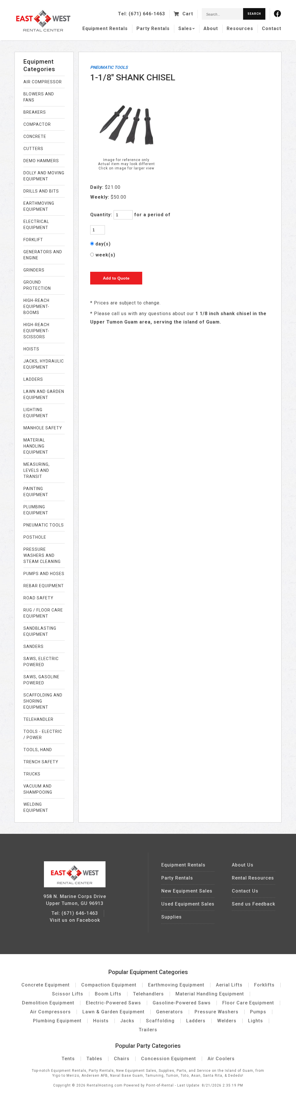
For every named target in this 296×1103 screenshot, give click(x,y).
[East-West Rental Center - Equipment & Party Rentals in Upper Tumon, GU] (43, 30)
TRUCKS (31, 774)
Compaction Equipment (108, 985)
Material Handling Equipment (209, 994)
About (211, 28)
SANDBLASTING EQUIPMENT (39, 631)
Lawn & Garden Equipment (113, 1012)
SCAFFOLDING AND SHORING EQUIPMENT (42, 701)
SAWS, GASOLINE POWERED (41, 680)
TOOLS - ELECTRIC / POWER (42, 734)
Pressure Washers (216, 1012)
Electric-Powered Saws (113, 1003)
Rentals (105, 28)
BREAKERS (34, 112)
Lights (255, 1020)
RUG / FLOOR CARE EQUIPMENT (43, 613)
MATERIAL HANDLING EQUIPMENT (35, 446)
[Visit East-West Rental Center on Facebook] (277, 14)
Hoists (101, 1020)
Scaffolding (160, 1020)
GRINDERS (34, 270)
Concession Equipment (168, 1058)
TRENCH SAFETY (40, 762)
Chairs (122, 1058)
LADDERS (33, 379)
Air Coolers (221, 1058)
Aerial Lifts (229, 985)
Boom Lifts (108, 994)
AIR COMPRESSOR (42, 82)
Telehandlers (148, 994)
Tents (68, 1058)
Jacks (127, 1020)
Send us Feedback (253, 904)
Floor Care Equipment (248, 1003)
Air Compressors (50, 1012)
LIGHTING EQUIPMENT (35, 412)
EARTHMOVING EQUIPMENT (38, 206)
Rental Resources (253, 878)
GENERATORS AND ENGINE (42, 255)
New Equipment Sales (186, 891)
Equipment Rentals (183, 865)
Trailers (148, 1029)
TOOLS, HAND (37, 749)
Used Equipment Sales (187, 904)
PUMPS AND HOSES (43, 573)
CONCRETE (34, 136)
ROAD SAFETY (38, 598)
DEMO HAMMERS (41, 160)
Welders (226, 1020)
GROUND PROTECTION (37, 285)
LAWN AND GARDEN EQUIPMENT (43, 394)
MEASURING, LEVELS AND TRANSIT (36, 470)
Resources (240, 28)
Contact (271, 28)
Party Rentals (177, 878)
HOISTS (31, 349)
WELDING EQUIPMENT (35, 807)
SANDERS (33, 646)
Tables (94, 1058)
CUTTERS (33, 148)
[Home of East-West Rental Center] (74, 885)
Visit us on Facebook (75, 920)
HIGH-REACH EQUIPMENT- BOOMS (36, 306)
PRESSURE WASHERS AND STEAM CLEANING (42, 555)
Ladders (196, 1020)
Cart (187, 13)
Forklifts (264, 985)
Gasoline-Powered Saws (182, 1003)
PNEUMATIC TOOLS (43, 525)
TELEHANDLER (38, 719)
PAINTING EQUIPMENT (35, 491)
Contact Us (245, 891)
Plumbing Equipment (57, 1020)
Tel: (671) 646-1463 (74, 913)
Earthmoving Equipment (176, 985)
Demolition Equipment (48, 1003)
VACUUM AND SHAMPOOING (37, 789)
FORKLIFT (33, 239)
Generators (169, 1012)
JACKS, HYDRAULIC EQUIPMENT (43, 364)
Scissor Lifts (67, 994)
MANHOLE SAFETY (42, 428)
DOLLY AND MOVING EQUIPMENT (43, 176)
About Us (243, 865)
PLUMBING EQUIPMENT (35, 510)
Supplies (171, 917)
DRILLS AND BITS (41, 191)
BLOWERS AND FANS (38, 97)
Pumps (258, 1012)
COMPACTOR (37, 124)
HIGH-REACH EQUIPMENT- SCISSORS (36, 330)
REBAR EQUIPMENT (43, 585)
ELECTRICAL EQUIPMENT (36, 224)
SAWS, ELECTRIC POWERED (41, 661)
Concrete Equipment (45, 985)
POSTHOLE (34, 537)
